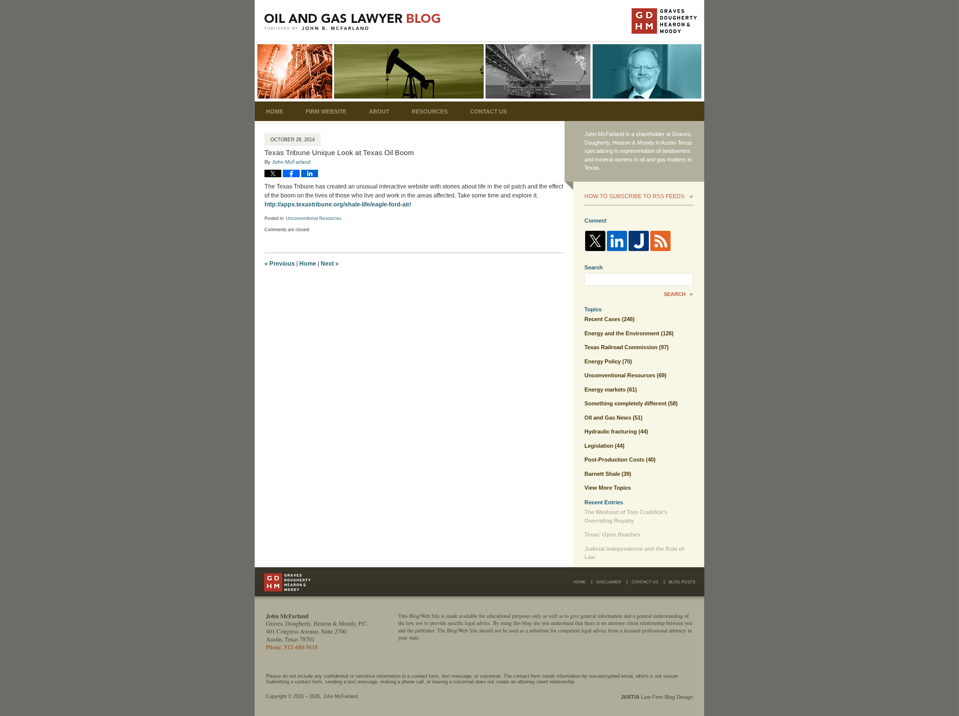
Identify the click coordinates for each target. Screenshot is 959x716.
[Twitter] (595, 241)
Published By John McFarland (664, 21)
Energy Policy (608, 361)
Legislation (604, 445)
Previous (279, 263)
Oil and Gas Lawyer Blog (352, 21)
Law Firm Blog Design (657, 697)
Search (675, 294)
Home (274, 111)
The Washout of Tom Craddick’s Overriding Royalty (625, 516)
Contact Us (488, 111)
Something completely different (631, 403)
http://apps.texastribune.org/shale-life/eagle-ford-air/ (337, 204)
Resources (430, 111)
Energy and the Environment (629, 333)
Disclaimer (608, 582)
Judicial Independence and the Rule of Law (634, 553)
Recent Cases (609, 319)
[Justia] (639, 241)
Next (330, 263)
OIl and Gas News (613, 417)
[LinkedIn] (617, 241)
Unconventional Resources (313, 218)
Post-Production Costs (620, 459)
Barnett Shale (607, 474)
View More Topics (607, 487)
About (379, 111)
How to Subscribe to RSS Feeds (634, 196)
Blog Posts (682, 582)
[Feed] (660, 241)
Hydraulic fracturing (616, 431)
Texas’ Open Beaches (612, 534)
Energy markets (610, 389)
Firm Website (326, 111)
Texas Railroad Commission (626, 347)
